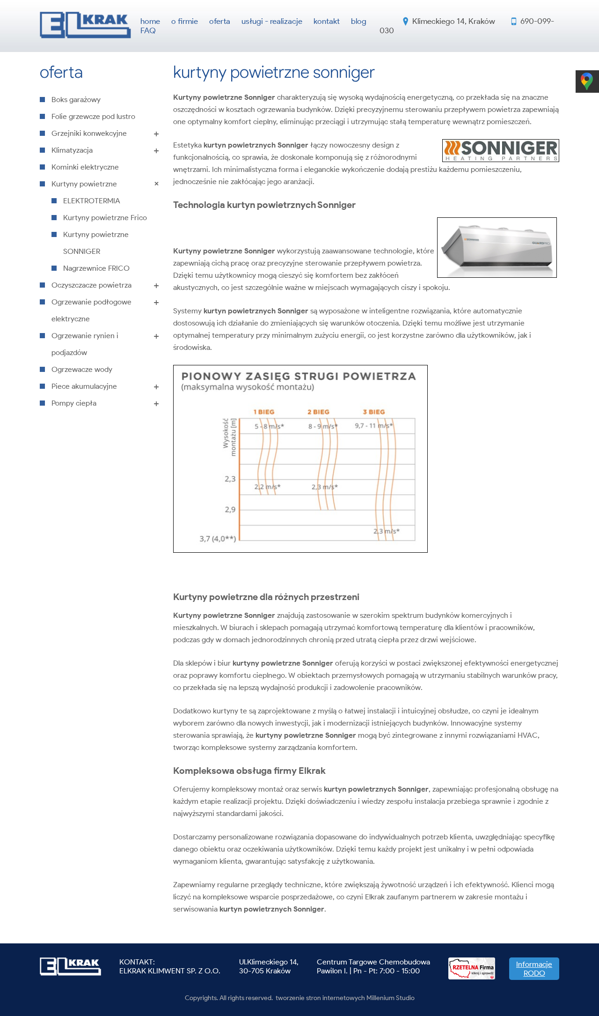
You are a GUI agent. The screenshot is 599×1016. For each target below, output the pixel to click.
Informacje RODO (534, 969)
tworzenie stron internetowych (320, 998)
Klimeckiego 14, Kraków (453, 21)
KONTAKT (136, 961)
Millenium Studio (390, 998)
